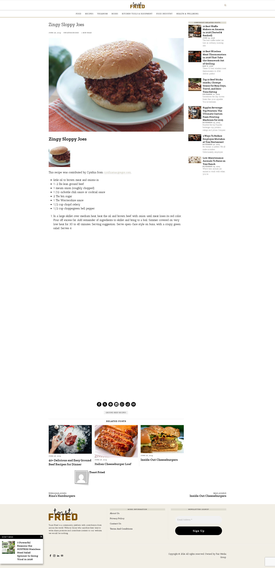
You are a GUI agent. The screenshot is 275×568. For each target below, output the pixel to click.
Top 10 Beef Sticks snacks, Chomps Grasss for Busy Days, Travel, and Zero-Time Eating (214, 85)
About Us (114, 513)
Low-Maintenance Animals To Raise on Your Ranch (214, 160)
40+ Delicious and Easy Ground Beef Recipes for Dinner (70, 462)
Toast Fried (97, 472)
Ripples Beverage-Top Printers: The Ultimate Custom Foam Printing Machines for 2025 (213, 113)
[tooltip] (99, 404)
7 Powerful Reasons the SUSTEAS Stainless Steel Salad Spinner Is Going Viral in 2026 (28, 551)
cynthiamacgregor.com (117, 172)
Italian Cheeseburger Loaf (113, 464)
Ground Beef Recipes (116, 413)
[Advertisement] (116, 254)
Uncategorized (71, 33)
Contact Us (115, 523)
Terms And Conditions (121, 528)
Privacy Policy (117, 518)
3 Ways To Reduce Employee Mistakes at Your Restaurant (214, 138)
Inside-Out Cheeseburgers (159, 459)
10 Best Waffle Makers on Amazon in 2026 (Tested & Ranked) (213, 31)
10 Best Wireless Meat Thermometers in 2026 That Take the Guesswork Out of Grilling (214, 57)
